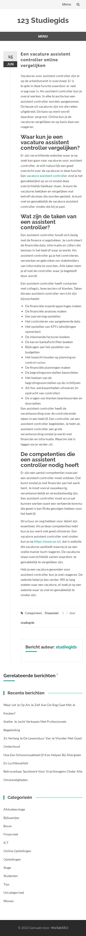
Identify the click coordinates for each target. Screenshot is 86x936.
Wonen (8, 901)
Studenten (10, 876)
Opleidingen (12, 859)
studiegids (27, 622)
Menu (66, 4)
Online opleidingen (17, 851)
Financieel (51, 613)
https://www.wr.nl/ (47, 541)
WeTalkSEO (59, 928)
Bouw (7, 826)
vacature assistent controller (47, 176)
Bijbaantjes (11, 818)
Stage (7, 867)
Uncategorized (13, 892)
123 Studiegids (43, 20)
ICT (5, 843)
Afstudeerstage (14, 809)
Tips (6, 884)
